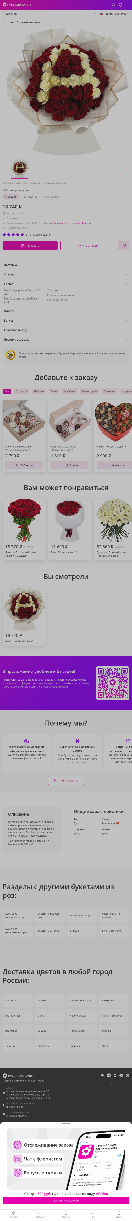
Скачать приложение (66, 1200)
